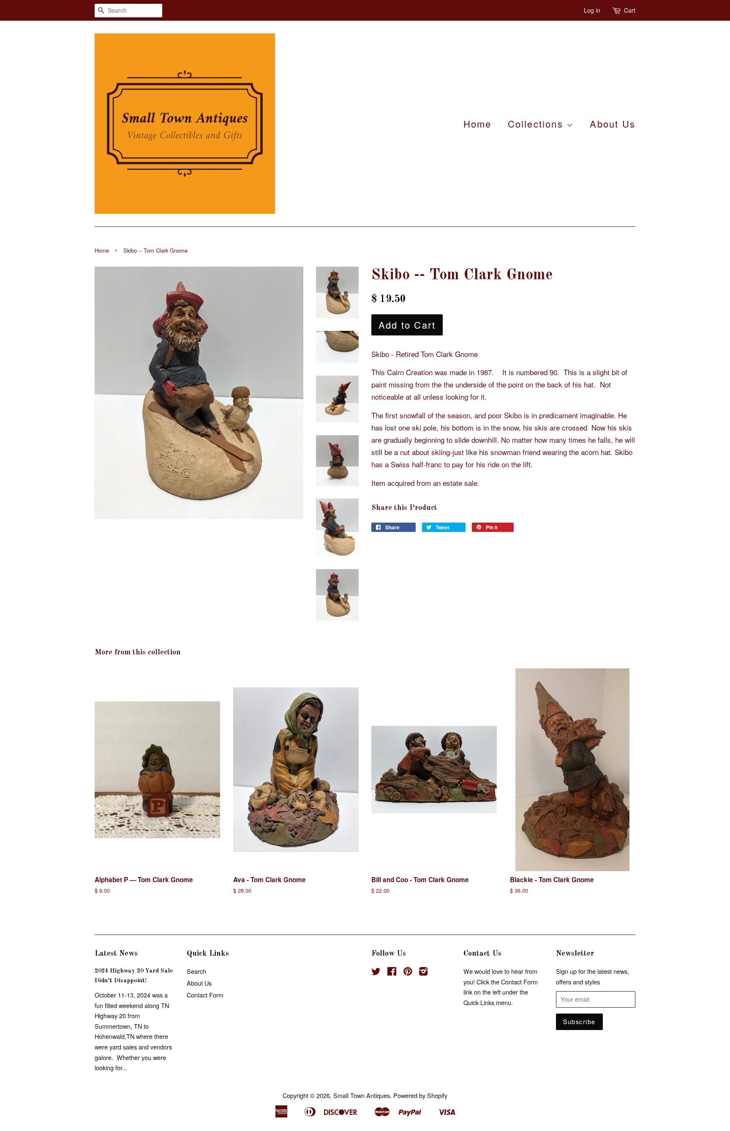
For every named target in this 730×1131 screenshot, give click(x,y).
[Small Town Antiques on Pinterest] (407, 972)
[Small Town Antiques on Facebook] (392, 972)
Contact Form (205, 994)
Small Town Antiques (361, 1095)
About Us (612, 123)
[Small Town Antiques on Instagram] (423, 972)
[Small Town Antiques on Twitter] (376, 972)
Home (477, 123)
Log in (592, 10)
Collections (537, 123)
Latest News (116, 953)
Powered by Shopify (420, 1095)
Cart (629, 10)
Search (196, 971)
